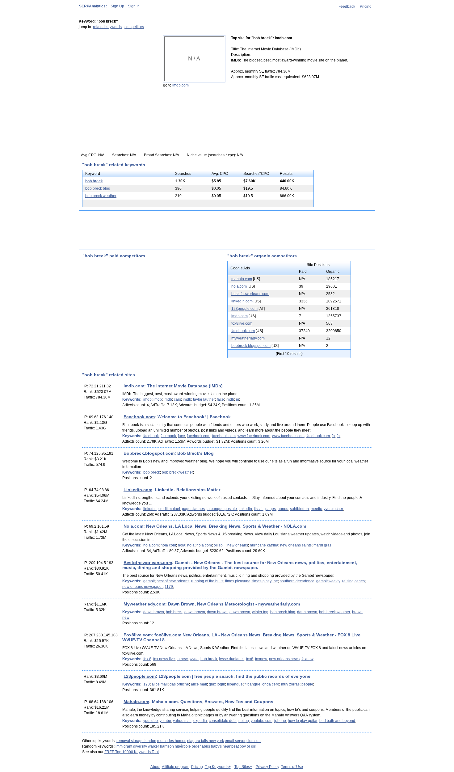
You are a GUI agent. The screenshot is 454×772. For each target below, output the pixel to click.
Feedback (346, 6)
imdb (147, 399)
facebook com (198, 436)
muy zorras (290, 684)
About (155, 767)
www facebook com (254, 436)
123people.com (244, 308)
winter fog (260, 612)
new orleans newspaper (142, 586)
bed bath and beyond (337, 721)
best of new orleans (173, 581)
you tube (150, 721)
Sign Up (117, 6)
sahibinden (299, 509)
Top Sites (242, 767)
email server (235, 741)
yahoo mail (182, 721)
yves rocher (333, 509)
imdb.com (180, 85)
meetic (316, 509)
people (307, 684)
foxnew (261, 659)
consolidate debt (223, 721)
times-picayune (265, 581)
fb (333, 436)
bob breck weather (100, 196)
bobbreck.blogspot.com (251, 346)
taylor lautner (204, 399)
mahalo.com (241, 279)
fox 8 (147, 659)
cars (177, 399)
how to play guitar (302, 721)
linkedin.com (242, 301)
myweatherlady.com (248, 338)
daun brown (307, 612)
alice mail (160, 684)
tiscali (258, 509)
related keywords (107, 27)
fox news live (164, 659)
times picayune (237, 581)
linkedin (150, 509)
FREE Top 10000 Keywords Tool (131, 752)
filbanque (235, 684)
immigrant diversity (131, 746)
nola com (168, 545)
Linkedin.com (138, 489)
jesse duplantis (231, 659)
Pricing (366, 6)
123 (146, 684)
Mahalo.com (136, 701)
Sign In (134, 6)
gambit (149, 581)
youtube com (261, 721)
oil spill (219, 545)
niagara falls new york (205, 741)
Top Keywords (217, 767)
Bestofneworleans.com (148, 562)
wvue (194, 659)
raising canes (353, 581)
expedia (200, 721)
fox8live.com (241, 323)
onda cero (270, 684)
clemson (253, 741)
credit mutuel (169, 509)
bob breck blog (97, 188)
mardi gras (322, 545)
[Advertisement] (117, 73)
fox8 (249, 659)
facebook (151, 436)
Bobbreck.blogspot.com (149, 453)
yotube (165, 721)
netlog (243, 721)
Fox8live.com (138, 634)
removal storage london (136, 741)
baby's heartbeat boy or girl (233, 746)
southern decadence (297, 581)
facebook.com (243, 331)
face (220, 399)
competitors (134, 27)
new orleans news (284, 659)
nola (181, 545)
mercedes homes (171, 741)
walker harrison (161, 746)
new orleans (237, 545)
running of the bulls (207, 581)
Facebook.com (139, 416)
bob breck (94, 181)
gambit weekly (328, 581)
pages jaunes (193, 509)
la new (182, 659)
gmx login (217, 684)
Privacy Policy (267, 767)
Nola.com (133, 526)
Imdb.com (134, 385)
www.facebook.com (288, 436)
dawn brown (153, 612)
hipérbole (183, 746)
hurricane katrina (264, 545)
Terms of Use (292, 767)
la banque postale (222, 509)
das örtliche (179, 684)
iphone (280, 721)
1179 (169, 586)
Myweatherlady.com (144, 603)
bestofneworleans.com (250, 294)
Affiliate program (175, 767)
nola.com (239, 286)
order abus (201, 746)
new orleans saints (296, 545)
